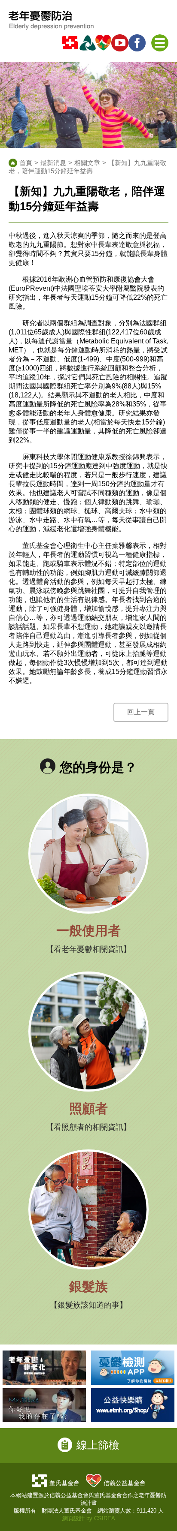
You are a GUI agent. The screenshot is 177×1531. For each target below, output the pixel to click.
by (89, 1518)
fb (138, 42)
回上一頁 (141, 712)
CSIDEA (104, 1518)
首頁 (25, 162)
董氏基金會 (64, 1483)
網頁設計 (73, 1518)
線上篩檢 (97, 1445)
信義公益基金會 (125, 1483)
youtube (121, 42)
